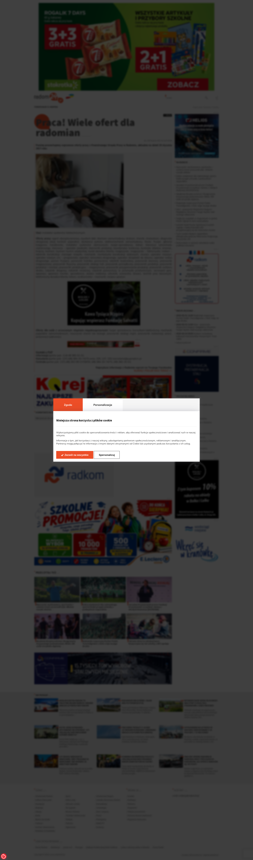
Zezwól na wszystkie (76, 455)
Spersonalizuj (107, 455)
